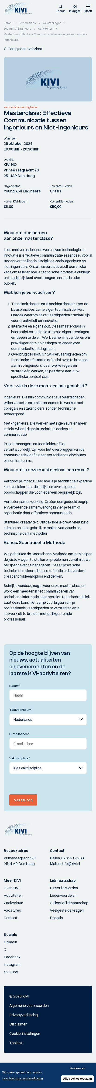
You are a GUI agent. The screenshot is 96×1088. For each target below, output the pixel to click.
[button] (60, 9)
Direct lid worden (64, 888)
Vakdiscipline (19, 758)
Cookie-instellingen (24, 1033)
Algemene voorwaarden (29, 1005)
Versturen (23, 800)
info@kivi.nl (71, 863)
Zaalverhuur (13, 902)
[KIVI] (19, 8)
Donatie (56, 917)
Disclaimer (18, 1024)
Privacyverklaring (23, 1014)
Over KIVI (11, 888)
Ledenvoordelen (63, 895)
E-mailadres (19, 734)
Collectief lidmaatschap (69, 902)
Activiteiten (13, 895)
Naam (14, 686)
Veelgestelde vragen (67, 910)
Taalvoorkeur (20, 710)
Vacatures (12, 910)
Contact (10, 917)
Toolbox (16, 1042)
